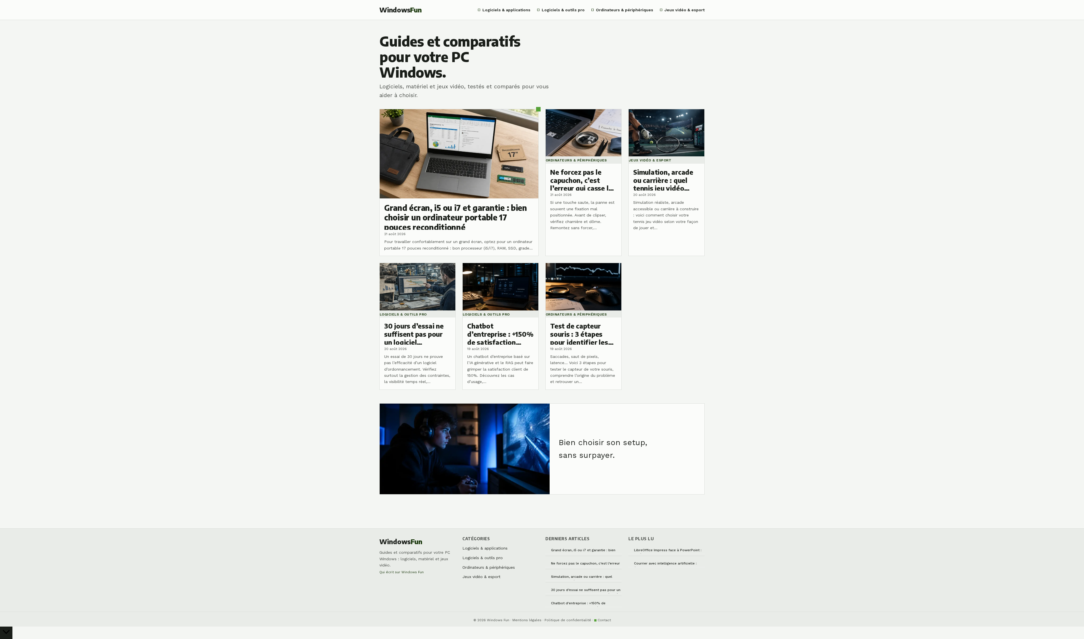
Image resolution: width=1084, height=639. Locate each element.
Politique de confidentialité (568, 620)
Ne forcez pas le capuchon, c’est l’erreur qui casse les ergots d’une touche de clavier (585, 564)
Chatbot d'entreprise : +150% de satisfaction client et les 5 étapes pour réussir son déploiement (584, 604)
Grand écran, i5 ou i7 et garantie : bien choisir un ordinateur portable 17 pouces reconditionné (585, 551)
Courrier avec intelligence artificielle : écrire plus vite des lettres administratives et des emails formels (666, 564)
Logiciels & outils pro (563, 10)
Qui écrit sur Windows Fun (401, 572)
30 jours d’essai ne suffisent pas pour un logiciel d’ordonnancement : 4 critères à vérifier (585, 591)
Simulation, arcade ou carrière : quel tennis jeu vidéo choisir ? (581, 578)
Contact (604, 620)
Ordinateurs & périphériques (624, 10)
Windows (400, 10)
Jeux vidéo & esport (685, 10)
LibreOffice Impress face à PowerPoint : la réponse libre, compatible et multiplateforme (667, 551)
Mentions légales (526, 620)
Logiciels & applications (506, 10)
